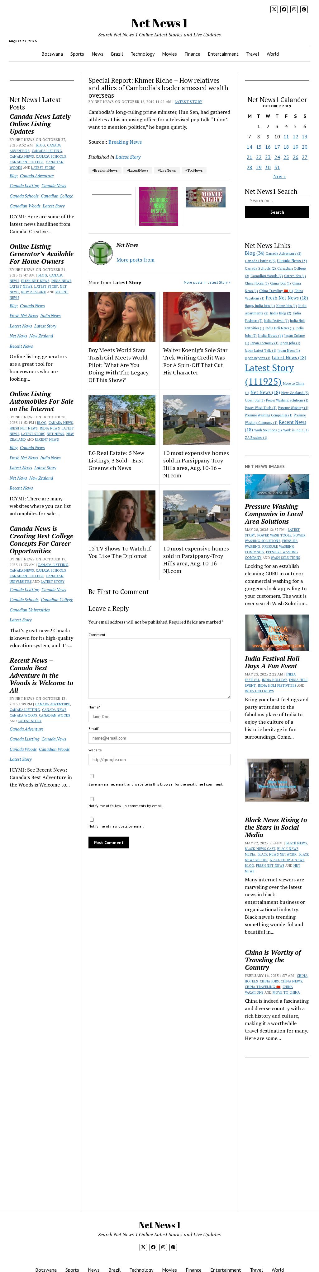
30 (268, 167)
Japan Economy (264, 343)
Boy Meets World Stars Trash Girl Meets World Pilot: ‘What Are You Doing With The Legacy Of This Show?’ (118, 364)
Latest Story (43, 167)
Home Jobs (286, 306)
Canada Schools (51, 156)
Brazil (117, 54)
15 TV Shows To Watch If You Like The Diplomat (119, 552)
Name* (94, 707)
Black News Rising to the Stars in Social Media (276, 827)
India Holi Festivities (277, 685)
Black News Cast (260, 849)
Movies (169, 54)
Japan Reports (257, 358)
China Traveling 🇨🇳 (276, 291)
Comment (96, 634)
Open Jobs (255, 400)
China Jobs (280, 283)
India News (61, 281)
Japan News (289, 350)
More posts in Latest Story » (207, 282)
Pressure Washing (293, 408)
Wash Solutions (268, 430)
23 (268, 157)
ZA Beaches (256, 437)
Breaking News (125, 141)
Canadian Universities (30, 610)
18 (286, 147)
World (273, 54)
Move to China (286, 992)
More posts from (136, 259)
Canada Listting (47, 151)
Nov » (279, 176)
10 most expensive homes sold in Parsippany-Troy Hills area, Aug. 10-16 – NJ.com (196, 464)
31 (277, 167)
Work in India (296, 430)
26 (295, 157)
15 (259, 147)
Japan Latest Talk (260, 350)
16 (268, 147)
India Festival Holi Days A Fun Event (272, 662)
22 (259, 157)
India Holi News (279, 328)
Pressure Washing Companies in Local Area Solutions (274, 514)
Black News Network (277, 854)
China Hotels (257, 283)
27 (304, 157)
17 (277, 147)
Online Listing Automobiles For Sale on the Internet (42, 401)
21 (249, 157)
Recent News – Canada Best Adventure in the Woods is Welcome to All (42, 675)
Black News (296, 843)
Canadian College (27, 162)
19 (295, 147)
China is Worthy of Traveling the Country (273, 960)
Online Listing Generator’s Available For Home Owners (42, 254)
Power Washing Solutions (287, 400)
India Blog (280, 313)
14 (249, 147)
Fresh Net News (35, 281)
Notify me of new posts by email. (116, 826)
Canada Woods (23, 715)
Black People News (287, 860)
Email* (93, 728)
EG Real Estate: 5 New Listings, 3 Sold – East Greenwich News (116, 460)
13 (304, 136)
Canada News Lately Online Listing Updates (40, 124)
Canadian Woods (25, 206)
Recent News (21, 346)
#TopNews (194, 170)
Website (95, 750)
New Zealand (33, 292)
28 (249, 167)
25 (286, 157)
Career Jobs (295, 276)
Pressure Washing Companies (269, 415)
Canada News (22, 156)
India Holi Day (274, 680)
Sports (77, 54)
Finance (192, 54)
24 (277, 157)
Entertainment (223, 54)
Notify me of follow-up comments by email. (125, 805)
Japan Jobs (290, 343)
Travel (252, 54)
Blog (40, 145)
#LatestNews (138, 170)
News (97, 54)
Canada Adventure (37, 176)
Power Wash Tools (261, 408)
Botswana (52, 54)
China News (291, 981)
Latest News (21, 286)
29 (259, 167)
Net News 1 (159, 23)
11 (286, 136)
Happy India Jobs (260, 306)
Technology (143, 54)
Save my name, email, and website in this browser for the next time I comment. (155, 784)
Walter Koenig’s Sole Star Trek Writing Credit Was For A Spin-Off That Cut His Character (195, 361)
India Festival (276, 320)
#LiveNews (167, 170)
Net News (18, 336)
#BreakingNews (105, 170)
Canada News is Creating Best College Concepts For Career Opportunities (41, 540)
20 (304, 147)
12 (295, 136)
